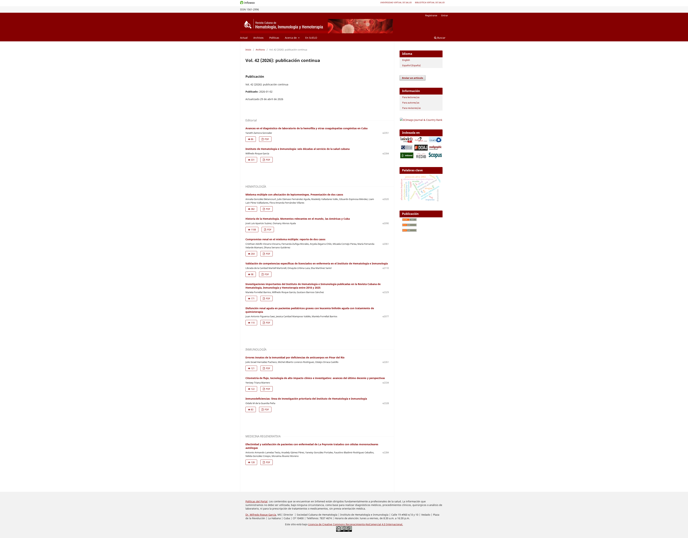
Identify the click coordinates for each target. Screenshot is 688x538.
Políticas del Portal (256, 501)
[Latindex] (406, 141)
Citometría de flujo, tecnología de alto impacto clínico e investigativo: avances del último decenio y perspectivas (315, 378)
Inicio (248, 49)
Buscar (440, 37)
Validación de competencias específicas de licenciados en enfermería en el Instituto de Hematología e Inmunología (316, 263)
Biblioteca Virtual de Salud (430, 2)
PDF (266, 139)
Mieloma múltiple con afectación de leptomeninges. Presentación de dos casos (294, 194)
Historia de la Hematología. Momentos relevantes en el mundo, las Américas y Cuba (297, 218)
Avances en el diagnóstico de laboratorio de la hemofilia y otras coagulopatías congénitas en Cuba (306, 128)
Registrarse (431, 15)
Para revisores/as (411, 108)
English (406, 60)
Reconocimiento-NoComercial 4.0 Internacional (374, 524)
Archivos (258, 37)
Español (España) (411, 65)
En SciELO (311, 37)
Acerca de (291, 37)
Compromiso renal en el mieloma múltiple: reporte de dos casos (285, 239)
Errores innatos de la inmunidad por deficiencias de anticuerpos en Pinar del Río (295, 357)
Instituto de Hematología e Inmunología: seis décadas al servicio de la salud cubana (297, 149)
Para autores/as (410, 102)
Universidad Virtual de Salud (396, 2)
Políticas (274, 37)
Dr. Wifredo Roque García (260, 514)
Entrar (444, 15)
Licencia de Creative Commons (327, 524)
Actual (244, 37)
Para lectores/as (410, 97)
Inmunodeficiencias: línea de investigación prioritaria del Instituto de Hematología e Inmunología (306, 398)
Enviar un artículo (412, 77)
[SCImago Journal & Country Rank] (421, 120)
